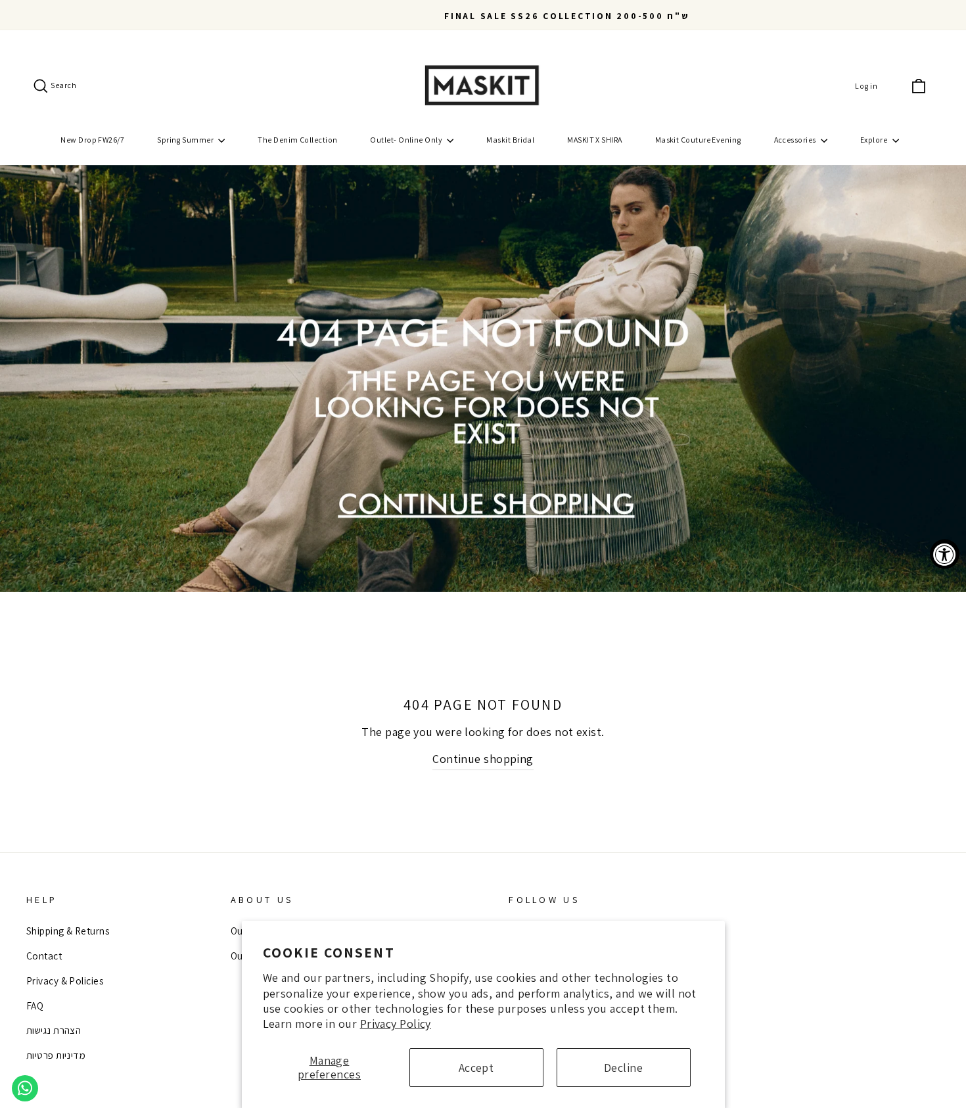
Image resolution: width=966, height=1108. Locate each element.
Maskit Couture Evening (698, 140)
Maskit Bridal (510, 140)
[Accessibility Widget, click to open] (944, 554)
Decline (623, 1067)
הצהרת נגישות (53, 1029)
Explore (874, 140)
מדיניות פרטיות (55, 1054)
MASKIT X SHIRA (594, 140)
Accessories (795, 140)
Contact (44, 955)
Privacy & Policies (64, 980)
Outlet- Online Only (407, 140)
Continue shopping (483, 758)
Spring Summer (186, 140)
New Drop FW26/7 (92, 140)
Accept (476, 1067)
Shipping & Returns (67, 930)
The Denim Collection (297, 140)
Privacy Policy (395, 1023)
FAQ (34, 1005)
